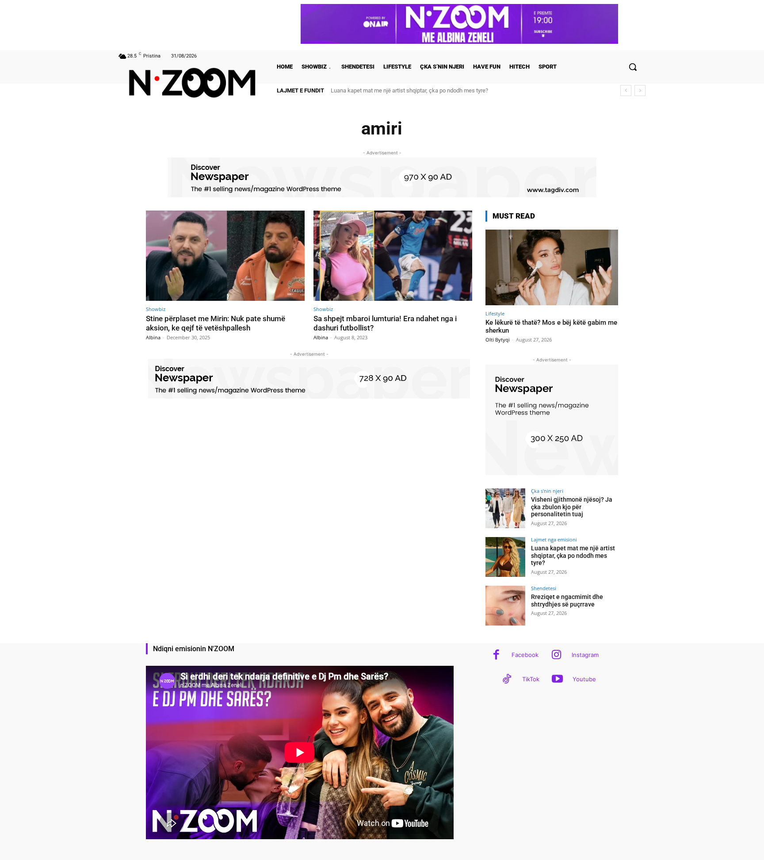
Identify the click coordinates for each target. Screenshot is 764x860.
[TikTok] (507, 680)
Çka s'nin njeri (547, 490)
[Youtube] (557, 680)
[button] (633, 67)
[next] (640, 90)
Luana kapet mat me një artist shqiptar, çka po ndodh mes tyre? (573, 556)
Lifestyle (494, 313)
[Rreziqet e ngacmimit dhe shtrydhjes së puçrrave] (505, 606)
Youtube (584, 679)
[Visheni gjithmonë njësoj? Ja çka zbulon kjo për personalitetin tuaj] (505, 508)
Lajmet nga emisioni (554, 539)
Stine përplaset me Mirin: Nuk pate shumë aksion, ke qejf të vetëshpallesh (215, 323)
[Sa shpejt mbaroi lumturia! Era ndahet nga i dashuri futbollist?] (392, 256)
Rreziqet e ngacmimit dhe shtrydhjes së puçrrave (391, 90)
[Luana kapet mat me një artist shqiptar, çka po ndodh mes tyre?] (505, 557)
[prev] (625, 90)
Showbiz (155, 309)
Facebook (525, 654)
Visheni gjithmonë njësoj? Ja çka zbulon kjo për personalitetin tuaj (571, 507)
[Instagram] (556, 655)
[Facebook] (496, 655)
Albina (153, 337)
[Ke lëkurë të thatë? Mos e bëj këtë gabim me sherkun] (551, 267)
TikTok (530, 679)
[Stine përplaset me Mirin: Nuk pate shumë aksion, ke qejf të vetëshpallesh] (225, 256)
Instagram (585, 654)
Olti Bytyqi (497, 339)
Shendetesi (543, 588)
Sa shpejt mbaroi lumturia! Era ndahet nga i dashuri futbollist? (385, 323)
